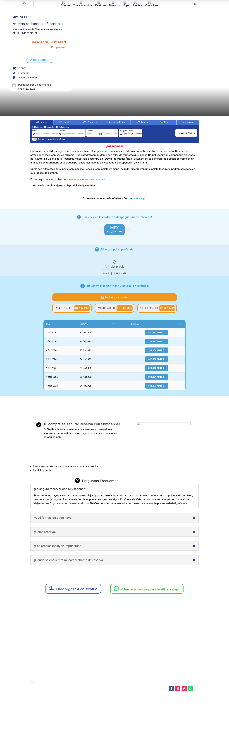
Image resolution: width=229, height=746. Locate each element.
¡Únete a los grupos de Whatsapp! (146, 588)
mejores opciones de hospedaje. (86, 179)
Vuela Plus (151, 5)
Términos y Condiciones (121, 713)
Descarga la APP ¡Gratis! (73, 588)
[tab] (114, 229)
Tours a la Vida (82, 5)
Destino (62, 131)
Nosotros (115, 5)
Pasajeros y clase (126, 131)
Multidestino (63, 127)
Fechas (90, 131)
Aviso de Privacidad (119, 716)
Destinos (100, 5)
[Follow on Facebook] (171, 688)
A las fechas (39, 60)
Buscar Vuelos (188, 133)
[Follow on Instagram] (177, 688)
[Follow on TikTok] (184, 688)
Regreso (106, 131)
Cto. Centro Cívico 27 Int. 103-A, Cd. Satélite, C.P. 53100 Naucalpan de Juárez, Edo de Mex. (145, 734)
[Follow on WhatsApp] (190, 688)
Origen (34, 131)
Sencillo (50, 127)
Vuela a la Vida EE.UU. (180, 698)
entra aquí (140, 198)
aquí (132, 705)
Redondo (38, 127)
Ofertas (65, 5)
